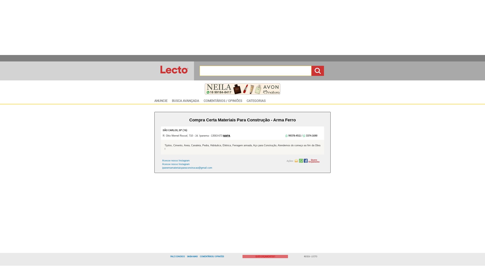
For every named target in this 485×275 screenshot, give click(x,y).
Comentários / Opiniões (212, 256)
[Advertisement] (242, 27)
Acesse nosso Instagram (176, 160)
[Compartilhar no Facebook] (306, 160)
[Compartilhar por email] (296, 160)
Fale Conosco (177, 256)
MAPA (226, 135)
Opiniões (223, 101)
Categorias (256, 101)
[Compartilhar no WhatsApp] (301, 160)
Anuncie (160, 101)
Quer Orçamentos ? (265, 256)
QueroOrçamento (314, 161)
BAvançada (185, 101)
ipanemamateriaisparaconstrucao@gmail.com (187, 167)
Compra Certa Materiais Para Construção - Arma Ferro (242, 120)
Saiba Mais (192, 256)
